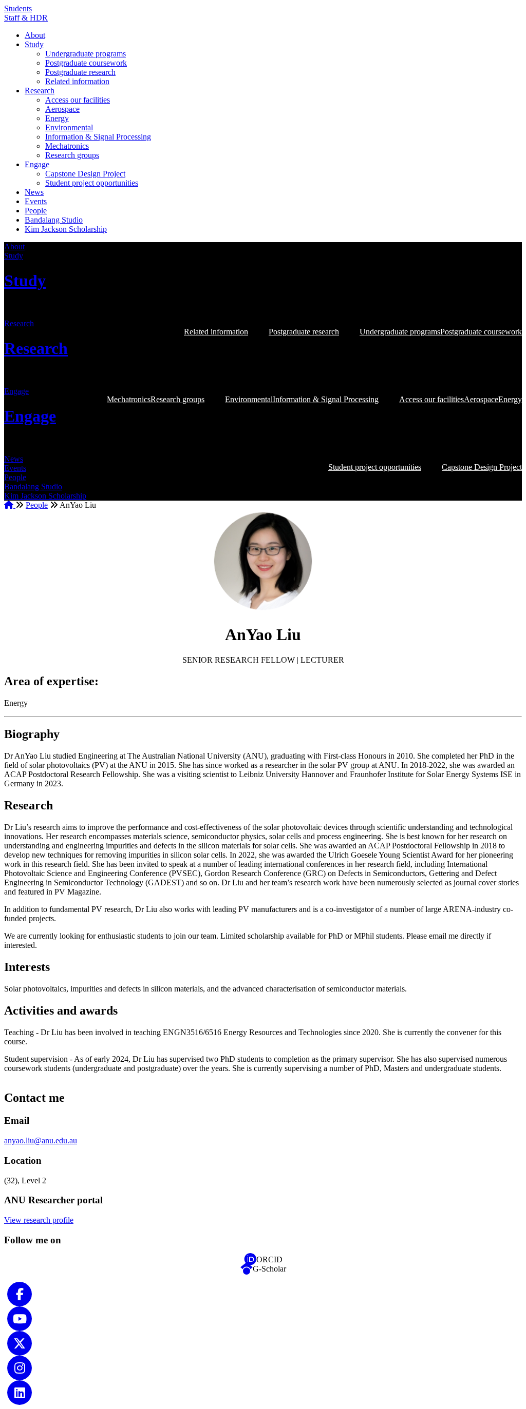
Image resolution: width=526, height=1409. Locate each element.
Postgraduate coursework (86, 62)
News (34, 192)
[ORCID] (250, 1259)
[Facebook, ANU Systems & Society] (19, 1293)
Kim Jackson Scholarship (66, 229)
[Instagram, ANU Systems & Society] (19, 1367)
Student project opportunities (91, 182)
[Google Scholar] (246, 1268)
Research (39, 90)
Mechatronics (67, 146)
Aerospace (62, 109)
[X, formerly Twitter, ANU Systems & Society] (19, 1342)
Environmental (69, 127)
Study (34, 44)
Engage (37, 164)
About (35, 35)
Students (18, 8)
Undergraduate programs (85, 53)
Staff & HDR (26, 17)
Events (36, 201)
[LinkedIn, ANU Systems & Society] (19, 1391)
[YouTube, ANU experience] (19, 1318)
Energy (57, 118)
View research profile (38, 1220)
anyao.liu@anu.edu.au (40, 1140)
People (36, 210)
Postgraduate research (80, 72)
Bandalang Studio (54, 219)
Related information (77, 81)
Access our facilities (77, 99)
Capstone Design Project (85, 173)
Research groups (72, 155)
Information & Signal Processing (98, 136)
